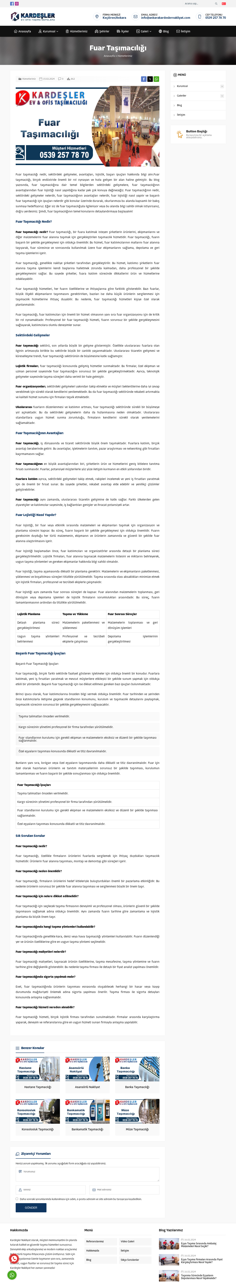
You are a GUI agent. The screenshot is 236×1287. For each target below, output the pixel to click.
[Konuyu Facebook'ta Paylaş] (144, 79)
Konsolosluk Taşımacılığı (38, 1129)
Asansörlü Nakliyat (87, 1087)
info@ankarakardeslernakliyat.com (165, 17)
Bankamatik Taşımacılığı (87, 1129)
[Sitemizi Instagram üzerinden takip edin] (17, 4)
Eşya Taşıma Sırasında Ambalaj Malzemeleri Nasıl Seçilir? (198, 1245)
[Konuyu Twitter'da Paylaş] (150, 79)
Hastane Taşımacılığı (37, 1087)
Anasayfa (109, 56)
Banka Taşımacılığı (137, 1087)
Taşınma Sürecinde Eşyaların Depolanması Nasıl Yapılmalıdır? (198, 1277)
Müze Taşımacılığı (137, 1129)
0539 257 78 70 (215, 17)
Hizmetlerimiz (125, 56)
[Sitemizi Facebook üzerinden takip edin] (12, 4)
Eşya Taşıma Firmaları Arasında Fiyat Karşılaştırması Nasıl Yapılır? (202, 1261)
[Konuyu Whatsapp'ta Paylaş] (156, 79)
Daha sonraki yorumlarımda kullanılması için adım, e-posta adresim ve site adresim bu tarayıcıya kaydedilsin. (81, 1199)
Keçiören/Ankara (114, 17)
